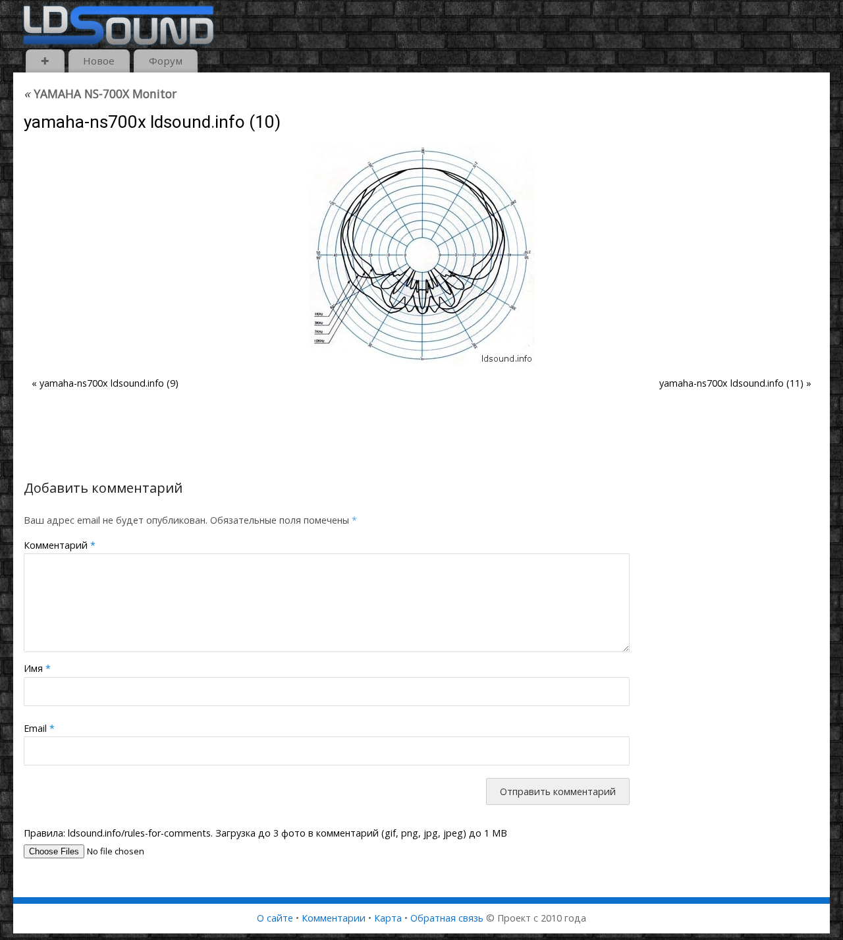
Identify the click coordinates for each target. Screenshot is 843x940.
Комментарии (334, 918)
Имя (37, 668)
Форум (165, 60)
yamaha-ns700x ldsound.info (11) (731, 383)
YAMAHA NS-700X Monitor (100, 93)
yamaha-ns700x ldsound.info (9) (109, 383)
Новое (99, 60)
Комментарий (59, 545)
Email (39, 728)
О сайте (275, 918)
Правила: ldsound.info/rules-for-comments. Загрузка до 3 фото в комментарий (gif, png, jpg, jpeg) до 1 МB (265, 833)
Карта (388, 918)
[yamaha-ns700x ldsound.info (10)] (421, 254)
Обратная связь (446, 918)
